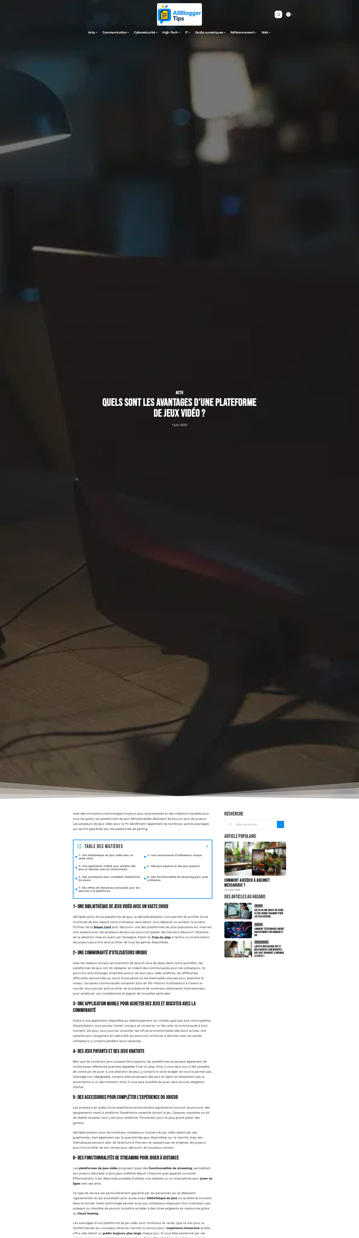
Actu (179, 392)
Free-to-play (161, 937)
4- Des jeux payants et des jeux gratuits (173, 865)
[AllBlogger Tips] (179, 14)
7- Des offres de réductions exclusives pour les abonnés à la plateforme (109, 889)
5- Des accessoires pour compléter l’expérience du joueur (109, 878)
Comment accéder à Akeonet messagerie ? (247, 883)
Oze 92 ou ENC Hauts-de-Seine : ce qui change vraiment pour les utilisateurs (269, 913)
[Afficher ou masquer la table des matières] (165, 846)
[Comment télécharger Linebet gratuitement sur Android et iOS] (238, 930)
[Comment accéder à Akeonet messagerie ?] (255, 859)
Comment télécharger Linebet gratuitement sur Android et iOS (269, 932)
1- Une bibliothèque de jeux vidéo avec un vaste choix (106, 857)
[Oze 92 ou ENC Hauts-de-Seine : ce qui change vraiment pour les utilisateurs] (238, 911)
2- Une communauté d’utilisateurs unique (174, 855)
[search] (278, 14)
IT (229, 845)
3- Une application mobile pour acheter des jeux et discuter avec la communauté (107, 867)
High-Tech (261, 942)
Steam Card (102, 927)
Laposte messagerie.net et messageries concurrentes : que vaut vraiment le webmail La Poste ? (269, 951)
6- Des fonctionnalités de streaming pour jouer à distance (177, 878)
